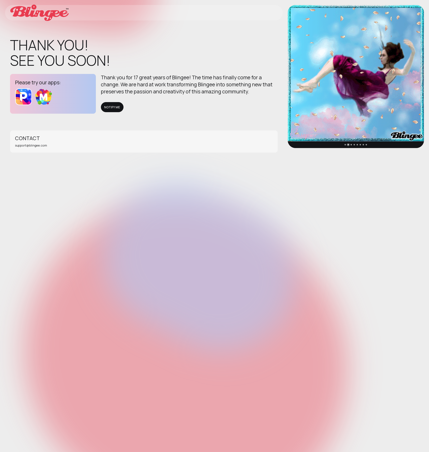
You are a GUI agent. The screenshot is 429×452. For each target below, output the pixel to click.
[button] (345, 144)
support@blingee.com (31, 145)
